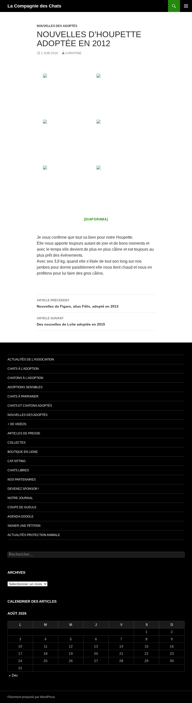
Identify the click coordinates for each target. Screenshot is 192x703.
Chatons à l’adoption (25, 378)
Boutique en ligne (23, 452)
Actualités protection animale (34, 535)
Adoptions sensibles (25, 387)
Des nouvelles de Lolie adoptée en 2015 (71, 321)
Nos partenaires (22, 479)
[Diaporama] (96, 219)
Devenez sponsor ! (23, 489)
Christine (73, 53)
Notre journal (20, 498)
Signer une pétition (24, 525)
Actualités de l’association (31, 359)
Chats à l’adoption (23, 368)
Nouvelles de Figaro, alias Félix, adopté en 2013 (77, 303)
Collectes (17, 442)
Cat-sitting (17, 461)
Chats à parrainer (23, 396)
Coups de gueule (22, 507)
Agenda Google (21, 516)
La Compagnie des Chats (34, 5)
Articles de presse (24, 433)
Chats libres (18, 470)
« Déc (13, 675)
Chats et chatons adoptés (30, 405)
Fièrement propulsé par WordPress (31, 697)
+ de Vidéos (17, 424)
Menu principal (186, 6)
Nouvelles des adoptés (57, 26)
